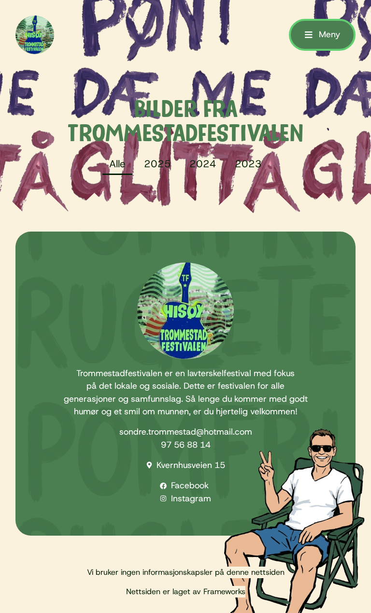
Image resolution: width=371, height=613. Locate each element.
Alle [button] (117, 164)
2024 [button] (202, 164)
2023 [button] (248, 164)
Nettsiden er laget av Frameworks (185, 591)
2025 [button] (157, 164)
